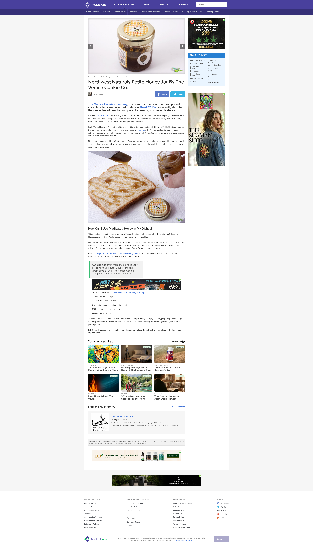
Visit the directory (178, 406)
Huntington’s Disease (195, 75)
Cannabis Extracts (171, 12)
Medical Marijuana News (182, 503)
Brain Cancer (212, 77)
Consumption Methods (150, 12)
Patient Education (124, 4)
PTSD (210, 71)
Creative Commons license (184, 540)
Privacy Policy (178, 517)
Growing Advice (212, 12)
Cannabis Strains (133, 522)
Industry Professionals (135, 507)
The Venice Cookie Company (107, 104)
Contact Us (177, 514)
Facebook (225, 503)
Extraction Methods (91, 524)
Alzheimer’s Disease (194, 67)
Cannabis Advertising (181, 527)
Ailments (106, 12)
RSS (222, 518)
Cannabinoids (120, 12)
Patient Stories (178, 507)
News (146, 4)
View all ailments (213, 83)
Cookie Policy (178, 521)
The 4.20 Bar (149, 107)
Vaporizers (131, 529)
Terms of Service (179, 524)
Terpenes (133, 12)
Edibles (129, 525)
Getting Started (92, 12)
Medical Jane (92, 77)
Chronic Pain (212, 80)
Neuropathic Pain (196, 63)
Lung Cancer (212, 74)
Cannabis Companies (135, 503)
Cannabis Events (133, 510)
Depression (194, 71)
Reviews (183, 4)
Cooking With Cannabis (192, 12)
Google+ (224, 514)
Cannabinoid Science (92, 510)
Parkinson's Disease (212, 61)
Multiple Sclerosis (197, 79)
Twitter (223, 507)
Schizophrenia (213, 68)
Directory (164, 4)
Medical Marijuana (107, 77)
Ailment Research (91, 507)
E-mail (223, 510)
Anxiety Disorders (214, 65)
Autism (193, 81)
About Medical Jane (181, 510)
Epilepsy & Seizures (197, 60)
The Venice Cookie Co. (122, 417)
